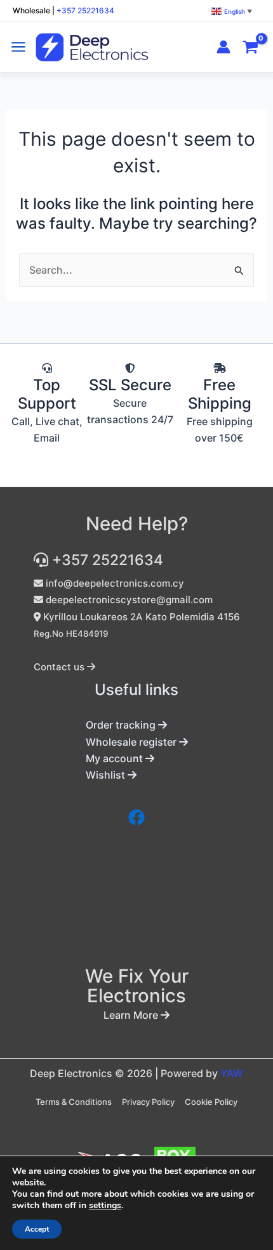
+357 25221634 (85, 10)
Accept (37, 1229)
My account (115, 758)
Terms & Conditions (74, 1102)
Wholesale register (132, 742)
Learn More (132, 1015)
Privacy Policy (148, 1102)
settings (105, 1205)
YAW (231, 1073)
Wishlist (107, 774)
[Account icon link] (223, 47)
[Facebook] (136, 817)
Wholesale (31, 10)
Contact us (60, 667)
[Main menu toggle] (18, 47)
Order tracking (122, 724)
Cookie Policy (211, 1102)
